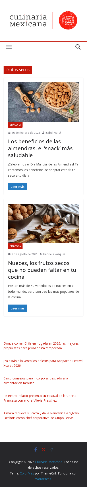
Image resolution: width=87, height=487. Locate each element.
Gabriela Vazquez (54, 254)
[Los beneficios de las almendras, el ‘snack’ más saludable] (43, 102)
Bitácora (15, 124)
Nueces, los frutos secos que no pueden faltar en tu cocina (42, 269)
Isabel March (54, 133)
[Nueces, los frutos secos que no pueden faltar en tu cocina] (43, 223)
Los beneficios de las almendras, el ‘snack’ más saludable (40, 148)
